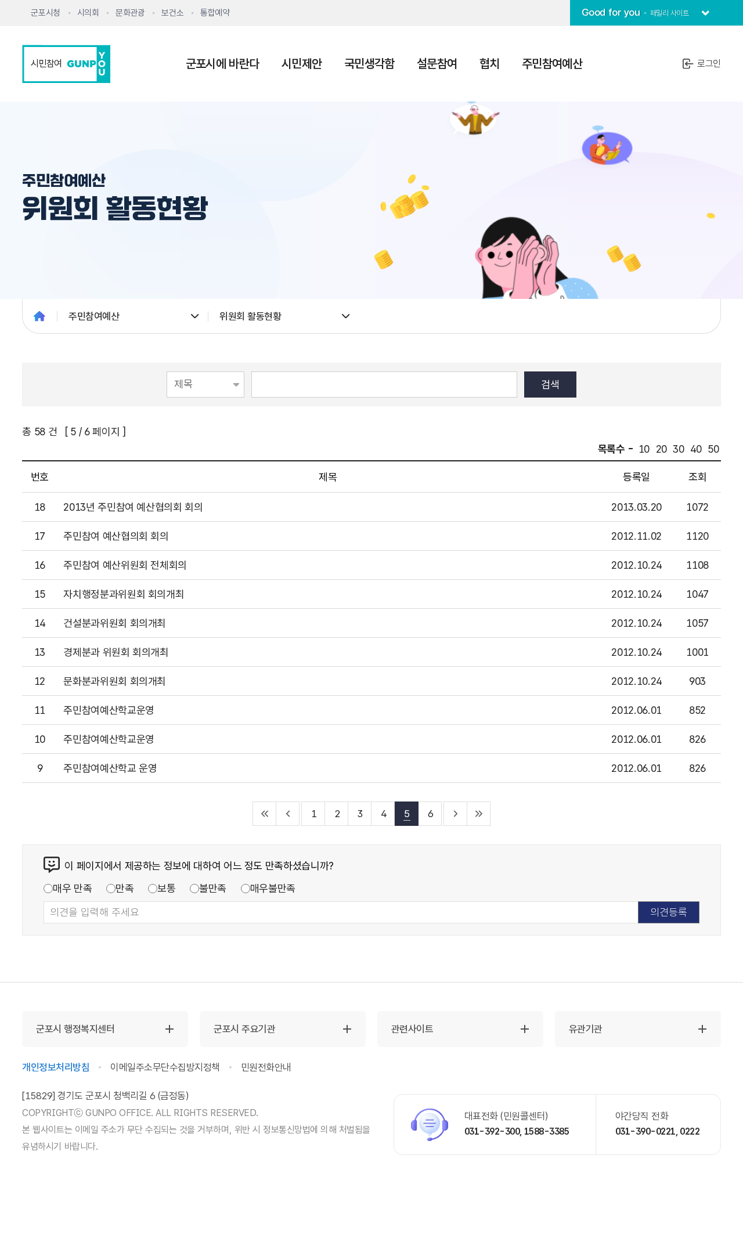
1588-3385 (546, 1131)
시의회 (88, 13)
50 (713, 449)
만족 (125, 888)
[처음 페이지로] (264, 813)
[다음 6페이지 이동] (455, 813)
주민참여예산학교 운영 (110, 768)
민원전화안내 (266, 1067)
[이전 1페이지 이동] (288, 813)
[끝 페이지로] (478, 813)
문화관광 (130, 13)
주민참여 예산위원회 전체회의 (125, 565)
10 (644, 449)
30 (678, 449)
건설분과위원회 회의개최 (114, 623)
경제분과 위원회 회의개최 (115, 652)
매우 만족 (72, 888)
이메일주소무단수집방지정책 (164, 1067)
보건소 (172, 13)
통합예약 (214, 13)
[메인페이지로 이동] (39, 316)
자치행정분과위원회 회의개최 (123, 594)
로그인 (709, 63)
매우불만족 (272, 888)
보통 (166, 888)
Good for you (635, 12)
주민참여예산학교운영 (108, 710)
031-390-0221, (647, 1131)
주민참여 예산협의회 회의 (115, 536)
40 (695, 449)
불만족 (212, 888)
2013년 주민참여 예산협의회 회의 (133, 507)
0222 (689, 1131)
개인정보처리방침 (55, 1067)
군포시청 (45, 13)
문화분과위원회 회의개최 (114, 681)
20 (661, 449)
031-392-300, (493, 1131)
